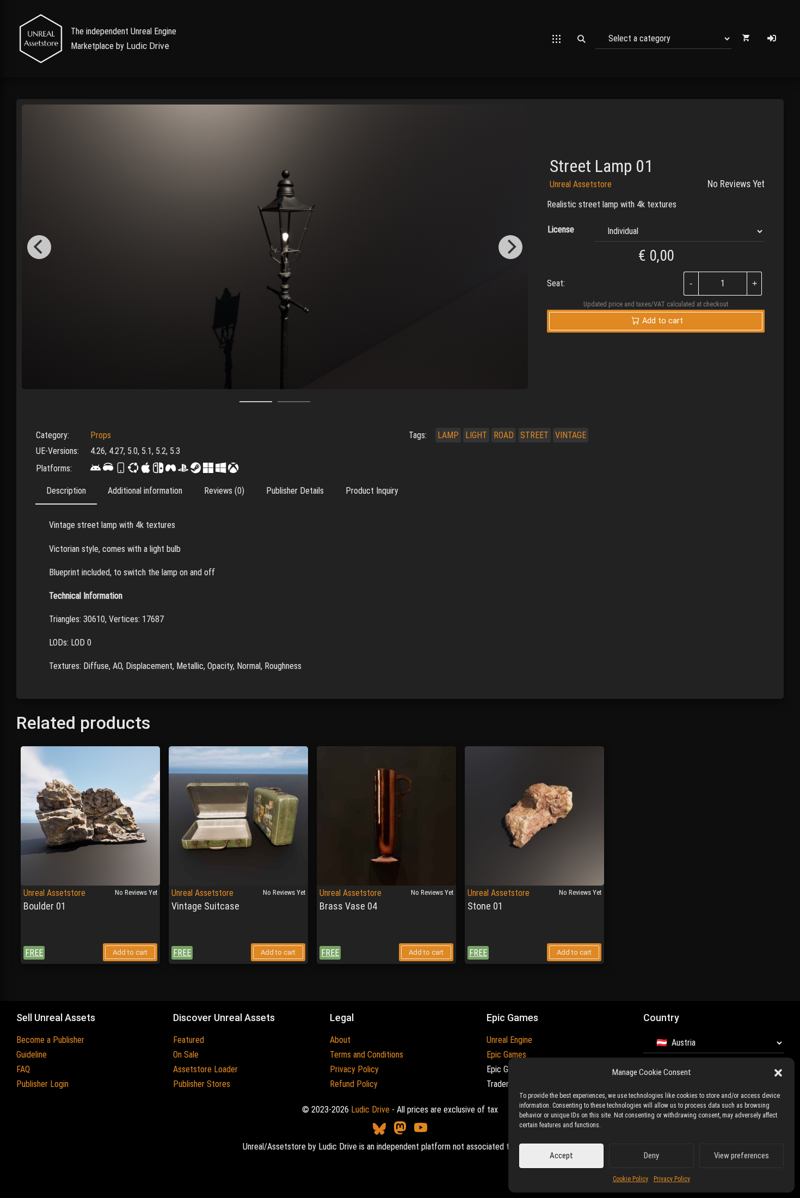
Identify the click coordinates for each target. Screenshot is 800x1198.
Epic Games (506, 1054)
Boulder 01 (44, 906)
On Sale (186, 1054)
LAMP (448, 435)
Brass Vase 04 (348, 906)
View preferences (741, 1155)
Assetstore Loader (205, 1069)
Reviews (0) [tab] (224, 491)
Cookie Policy (630, 1179)
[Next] (510, 247)
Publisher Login (42, 1084)
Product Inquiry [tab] (372, 491)
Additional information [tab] (145, 491)
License (560, 229)
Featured (188, 1040)
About (340, 1040)
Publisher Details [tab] (295, 491)
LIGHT (476, 435)
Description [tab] (66, 491)
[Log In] (772, 38)
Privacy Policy (672, 1179)
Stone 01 (485, 906)
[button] (778, 1072)
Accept (561, 1155)
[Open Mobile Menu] (556, 38)
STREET (534, 435)
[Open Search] (581, 38)
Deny (651, 1155)
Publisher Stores (201, 1084)
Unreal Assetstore (581, 184)
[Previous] (39, 247)
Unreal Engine (509, 1040)
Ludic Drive (147, 46)
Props (100, 435)
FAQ (23, 1069)
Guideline (31, 1054)
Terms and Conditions (366, 1054)
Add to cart (130, 952)
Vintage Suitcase (205, 906)
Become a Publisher (50, 1040)
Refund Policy (354, 1084)
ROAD (504, 435)
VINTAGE (570, 435)
